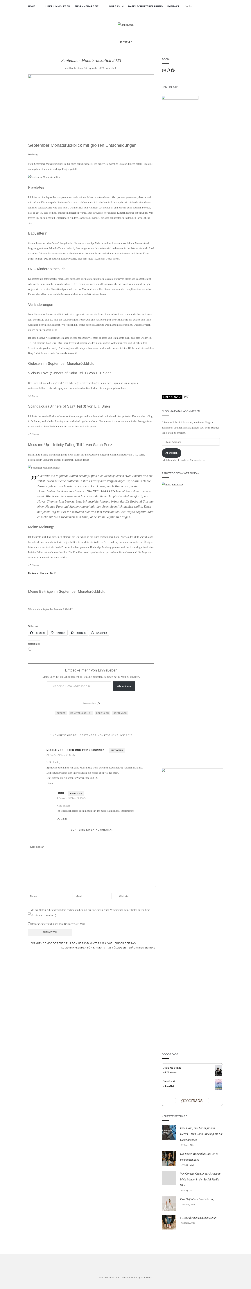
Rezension (102, 713)
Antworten (117, 750)
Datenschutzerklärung (145, 6)
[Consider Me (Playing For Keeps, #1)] (218, 1084)
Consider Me (169, 1081)
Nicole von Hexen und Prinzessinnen (75, 750)
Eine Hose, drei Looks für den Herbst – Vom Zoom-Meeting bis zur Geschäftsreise (201, 1133)
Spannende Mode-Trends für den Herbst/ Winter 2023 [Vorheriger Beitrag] (83, 943)
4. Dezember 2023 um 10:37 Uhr (71, 798)
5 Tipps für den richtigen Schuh (198, 1217)
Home (31, 6)
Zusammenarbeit (86, 6)
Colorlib (124, 1277)
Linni (113, 68)
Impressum (116, 6)
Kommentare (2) (91, 703)
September (120, 713)
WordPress (146, 1277)
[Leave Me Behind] (218, 1070)
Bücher (61, 713)
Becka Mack (169, 1086)
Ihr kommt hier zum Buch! (42, 573)
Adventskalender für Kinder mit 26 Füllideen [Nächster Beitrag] (108, 947)
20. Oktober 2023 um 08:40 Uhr (60, 755)
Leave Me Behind (172, 1067)
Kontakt (173, 6)
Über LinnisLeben (58, 6)
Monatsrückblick (81, 713)
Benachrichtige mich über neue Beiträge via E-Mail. (58, 924)
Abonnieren (124, 686)
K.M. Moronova (171, 1072)
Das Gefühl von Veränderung (197, 1199)
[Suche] (220, 6)
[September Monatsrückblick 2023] (91, 104)
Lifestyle (125, 42)
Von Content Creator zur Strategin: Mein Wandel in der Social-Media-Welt (200, 1179)
